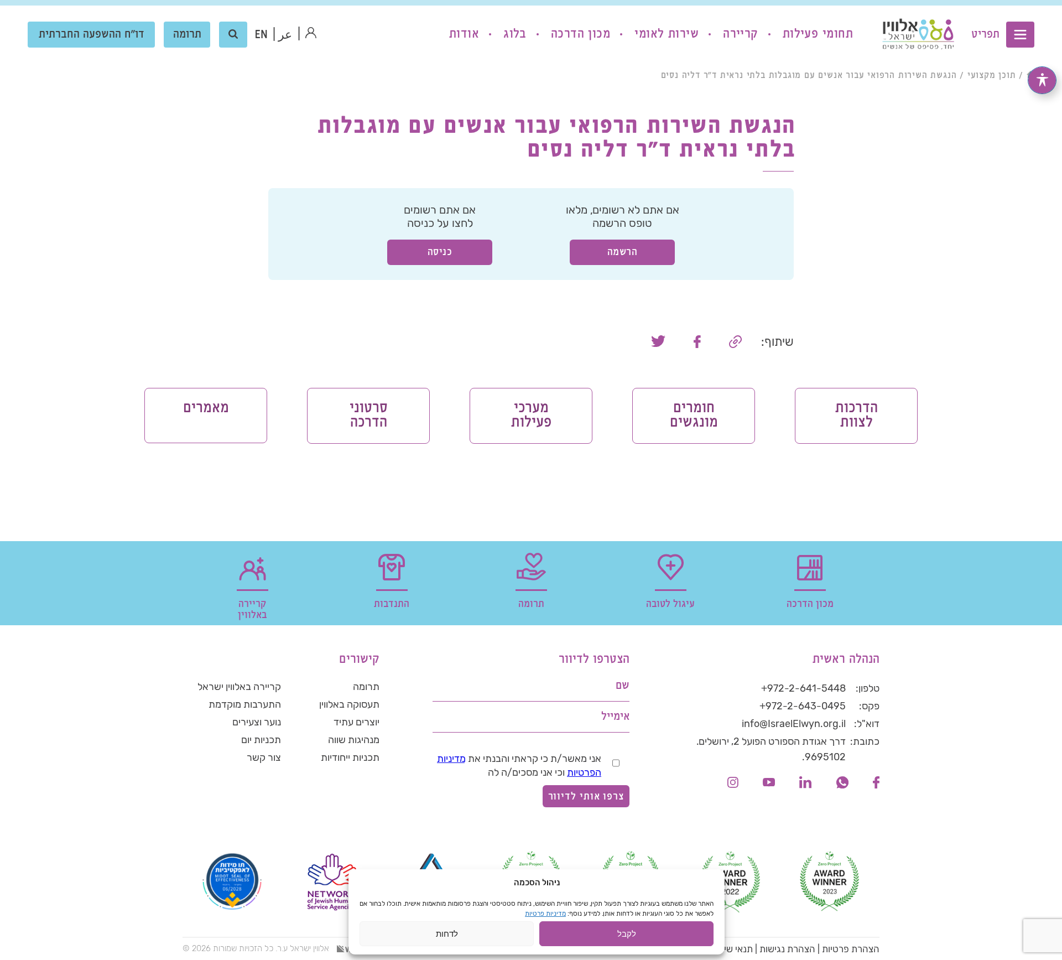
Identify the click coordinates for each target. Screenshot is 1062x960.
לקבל (626, 933)
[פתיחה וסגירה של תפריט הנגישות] (1042, 80)
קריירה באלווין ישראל (239, 687)
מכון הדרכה (580, 34)
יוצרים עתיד (356, 722)
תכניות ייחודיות (350, 757)
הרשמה (622, 252)
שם (622, 686)
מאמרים (206, 408)
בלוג (515, 34)
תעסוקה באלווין (349, 704)
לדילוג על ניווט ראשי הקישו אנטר (968, 9)
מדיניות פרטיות (545, 913)
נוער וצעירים (256, 722)
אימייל (615, 717)
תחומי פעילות (818, 34)
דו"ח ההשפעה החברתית (91, 34)
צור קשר (264, 757)
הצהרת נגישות (787, 948)
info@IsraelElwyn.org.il (794, 724)
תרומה (187, 34)
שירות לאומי (666, 34)
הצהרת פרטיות (850, 948)
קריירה (740, 34)
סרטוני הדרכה (369, 415)
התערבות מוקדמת (245, 704)
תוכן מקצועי (991, 75)
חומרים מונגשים (694, 415)
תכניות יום (261, 740)
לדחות (447, 933)
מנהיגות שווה (353, 740)
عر (285, 35)
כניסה (440, 252)
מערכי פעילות (531, 415)
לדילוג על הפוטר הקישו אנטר (822, 633)
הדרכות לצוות (856, 415)
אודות (464, 34)
